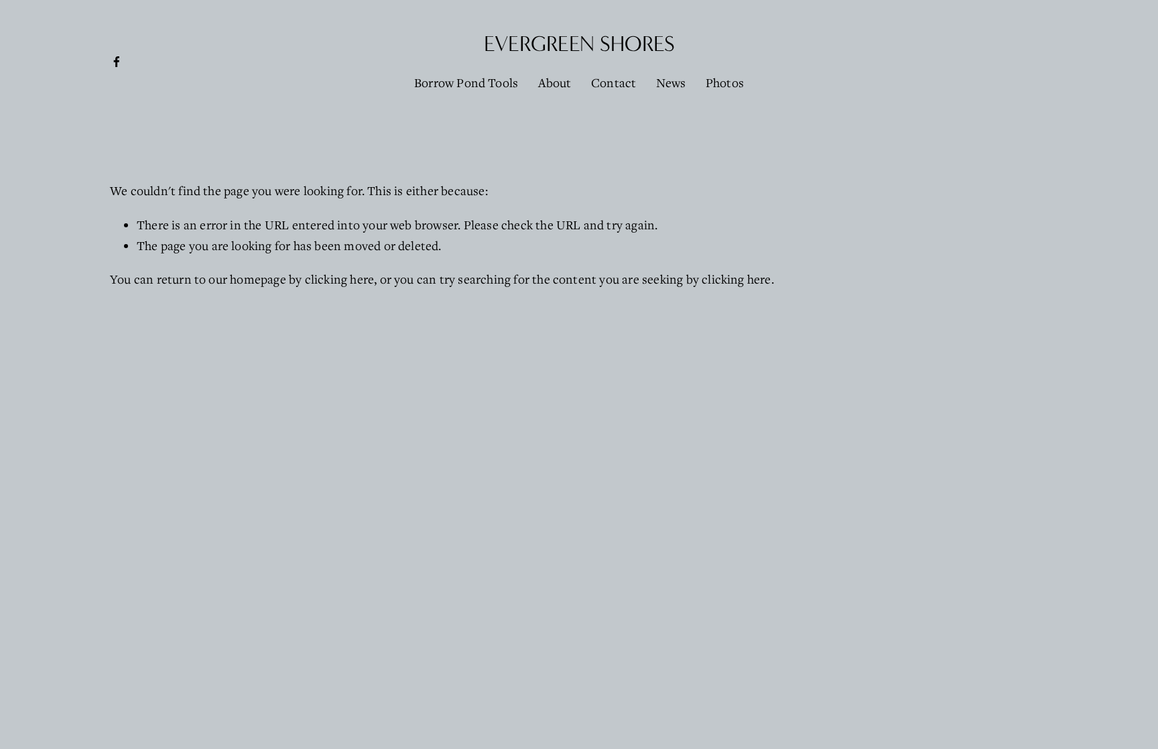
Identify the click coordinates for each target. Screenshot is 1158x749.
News (671, 82)
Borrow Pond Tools (466, 82)
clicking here (340, 279)
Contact (613, 82)
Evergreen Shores (579, 44)
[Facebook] (116, 61)
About (555, 82)
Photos (725, 82)
